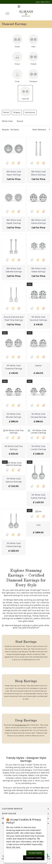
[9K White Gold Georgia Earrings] (38, 391)
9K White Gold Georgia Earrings (38, 415)
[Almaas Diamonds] (26, 13)
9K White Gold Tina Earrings (14, 447)
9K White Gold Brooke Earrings (13, 415)
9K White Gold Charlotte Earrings (13, 367)
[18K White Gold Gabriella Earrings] (13, 246)
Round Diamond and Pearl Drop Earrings (13, 318)
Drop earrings (20, 725)
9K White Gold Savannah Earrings (38, 318)
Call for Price (13, 179)
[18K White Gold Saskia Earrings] (38, 246)
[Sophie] (38, 342)
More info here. (13, 847)
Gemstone (30, 112)
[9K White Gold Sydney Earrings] (38, 472)
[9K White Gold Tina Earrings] (13, 431)
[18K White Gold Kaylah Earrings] (13, 197)
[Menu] (7, 13)
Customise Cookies (34, 858)
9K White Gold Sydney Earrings (38, 496)
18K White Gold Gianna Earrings (38, 221)
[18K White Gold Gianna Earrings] (38, 197)
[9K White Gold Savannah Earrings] (38, 294)
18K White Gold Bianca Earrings (38, 173)
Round (20, 121)
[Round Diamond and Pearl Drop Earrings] (13, 294)
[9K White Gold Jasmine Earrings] (13, 464)
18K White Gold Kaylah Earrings (13, 221)
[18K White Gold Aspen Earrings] (13, 148)
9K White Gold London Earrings (38, 447)
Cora (38, 525)
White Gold (7, 121)
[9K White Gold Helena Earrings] (13, 520)
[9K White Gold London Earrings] (38, 431)
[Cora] (38, 511)
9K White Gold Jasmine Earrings (14, 480)
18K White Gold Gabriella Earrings (14, 270)
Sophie (38, 365)
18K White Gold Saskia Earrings (38, 270)
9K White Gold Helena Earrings (13, 544)
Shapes (16, 112)
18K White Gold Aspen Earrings (13, 173)
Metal (6, 112)
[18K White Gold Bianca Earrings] (38, 148)
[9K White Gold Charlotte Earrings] (13, 342)
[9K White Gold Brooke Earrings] (13, 391)
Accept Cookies (35, 853)
